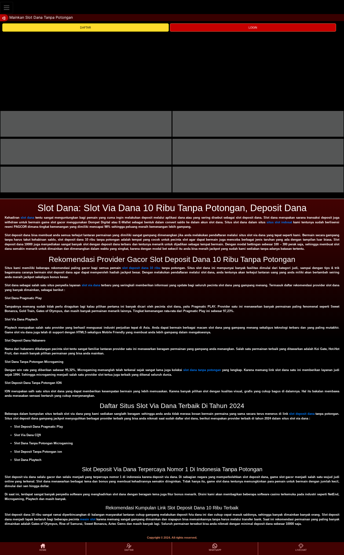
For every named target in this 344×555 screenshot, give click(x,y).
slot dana (27, 217)
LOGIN (253, 27)
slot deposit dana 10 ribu (141, 268)
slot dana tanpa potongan (202, 370)
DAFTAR (85, 27)
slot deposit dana (301, 413)
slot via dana (91, 285)
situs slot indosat (279, 222)
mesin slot (87, 519)
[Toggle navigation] (6, 7)
